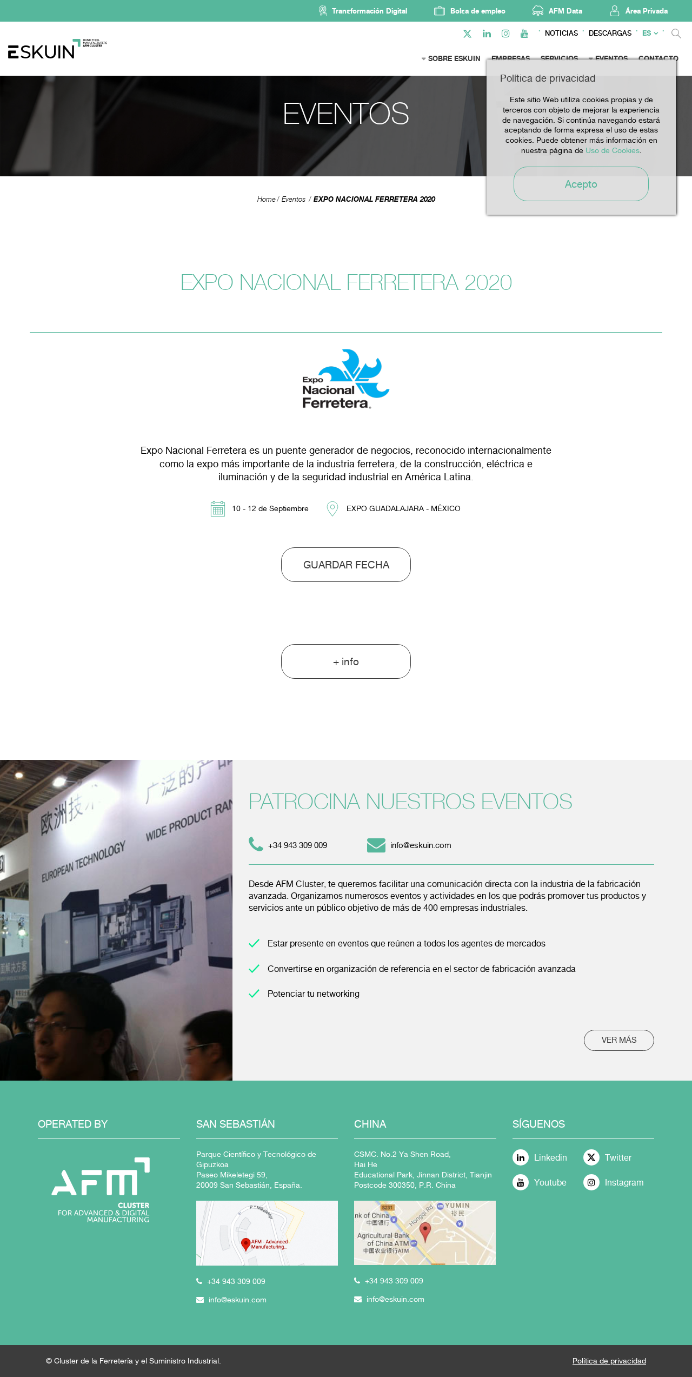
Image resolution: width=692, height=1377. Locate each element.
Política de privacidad (609, 1360)
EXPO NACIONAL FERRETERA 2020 (374, 199)
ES (646, 33)
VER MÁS (619, 1040)
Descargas (610, 33)
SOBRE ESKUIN (454, 58)
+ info (346, 661)
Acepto (581, 184)
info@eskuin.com (420, 845)
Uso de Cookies (612, 150)
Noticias (561, 33)
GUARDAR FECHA (346, 565)
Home (266, 199)
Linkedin (550, 1158)
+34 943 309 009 (236, 1281)
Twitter (618, 1158)
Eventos (293, 199)
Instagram (624, 1182)
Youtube (550, 1182)
